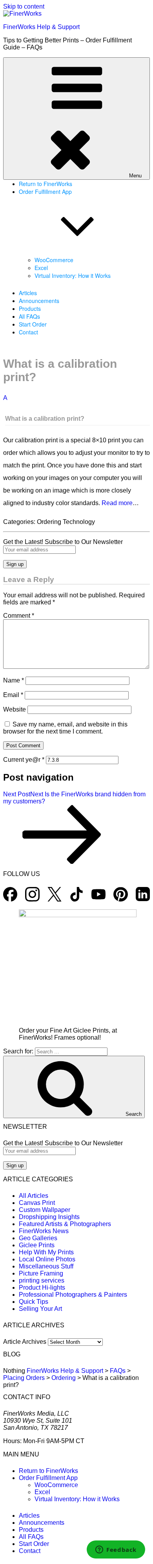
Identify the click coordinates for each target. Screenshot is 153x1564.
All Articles (33, 1195)
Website (14, 709)
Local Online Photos (47, 1259)
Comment (18, 615)
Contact (28, 332)
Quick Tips (33, 1301)
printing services (41, 1280)
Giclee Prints (37, 1245)
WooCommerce (54, 260)
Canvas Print (37, 1202)
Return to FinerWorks (45, 184)
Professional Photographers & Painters (73, 1294)
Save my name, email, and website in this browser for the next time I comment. (65, 728)
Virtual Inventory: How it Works (73, 275)
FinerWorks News (44, 1231)
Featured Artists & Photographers (65, 1224)
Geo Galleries (38, 1238)
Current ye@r (23, 759)
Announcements (39, 301)
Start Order (33, 324)
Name (13, 680)
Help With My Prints (46, 1252)
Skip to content (23, 6)
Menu (135, 176)
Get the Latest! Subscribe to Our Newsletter (63, 541)
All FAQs (29, 316)
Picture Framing (41, 1273)
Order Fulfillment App (48, 1478)
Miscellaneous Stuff (46, 1266)
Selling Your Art (40, 1308)
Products (30, 308)
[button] (76, 408)
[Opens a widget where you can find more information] (116, 1550)
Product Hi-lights (42, 1287)
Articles (28, 293)
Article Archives (24, 1341)
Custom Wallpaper (44, 1209)
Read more (117, 503)
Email (13, 695)
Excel (41, 268)
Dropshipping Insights (49, 1217)
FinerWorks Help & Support (41, 27)
